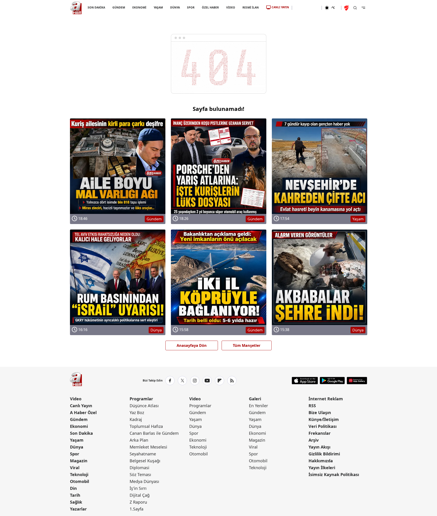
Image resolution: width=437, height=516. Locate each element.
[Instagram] (194, 380)
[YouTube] (207, 380)
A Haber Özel (83, 412)
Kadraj (136, 419)
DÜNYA (175, 7)
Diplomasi (139, 467)
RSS (312, 405)
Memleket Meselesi (148, 447)
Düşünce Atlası (144, 405)
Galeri (255, 398)
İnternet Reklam (326, 398)
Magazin (78, 460)
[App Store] (305, 380)
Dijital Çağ (140, 495)
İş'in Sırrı (138, 488)
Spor (74, 454)
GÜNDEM (118, 7)
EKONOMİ (139, 7)
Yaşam (77, 440)
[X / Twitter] (182, 380)
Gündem (79, 419)
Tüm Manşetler (246, 345)
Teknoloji (79, 474)
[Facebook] (170, 380)
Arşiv (314, 440)
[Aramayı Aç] (355, 8)
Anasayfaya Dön (192, 345)
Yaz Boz (137, 412)
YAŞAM (158, 7)
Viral (74, 467)
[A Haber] (76, 8)
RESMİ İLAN (250, 7)
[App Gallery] (357, 380)
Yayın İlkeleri (322, 467)
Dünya (76, 447)
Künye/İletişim (324, 419)
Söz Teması (140, 474)
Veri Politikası (323, 426)
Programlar (141, 398)
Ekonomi (79, 426)
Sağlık (76, 502)
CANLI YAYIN (280, 7)
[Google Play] (332, 380)
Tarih (75, 495)
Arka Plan (139, 440)
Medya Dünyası (144, 481)
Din (73, 488)
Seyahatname (143, 454)
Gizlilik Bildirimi (324, 454)
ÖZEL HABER (210, 7)
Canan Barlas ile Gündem (154, 433)
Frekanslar (320, 433)
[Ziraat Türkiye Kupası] (347, 8)
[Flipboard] (219, 380)
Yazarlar (78, 509)
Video (75, 398)
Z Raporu (138, 502)
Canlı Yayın (81, 405)
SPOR (191, 7)
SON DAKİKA (96, 7)
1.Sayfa (136, 509)
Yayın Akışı (319, 447)
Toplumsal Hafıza (146, 426)
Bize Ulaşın (320, 412)
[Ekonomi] (307, 8)
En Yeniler (258, 405)
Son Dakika (81, 433)
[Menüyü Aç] (363, 8)
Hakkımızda (321, 460)
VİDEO (230, 7)
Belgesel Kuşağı (145, 460)
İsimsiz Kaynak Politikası (334, 474)
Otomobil (79, 481)
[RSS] (232, 380)
